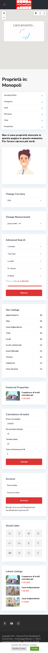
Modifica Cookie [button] (19, 648)
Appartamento (12, 315)
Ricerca (24, 293)
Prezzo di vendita (13, 419)
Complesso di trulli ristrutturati (31, 393)
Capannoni (10, 363)
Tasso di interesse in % (15, 449)
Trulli (8, 333)
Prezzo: (9, 281)
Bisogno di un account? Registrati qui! (20, 507)
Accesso (24, 500)
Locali (8, 339)
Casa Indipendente (14, 327)
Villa (8, 321)
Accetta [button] (34, 648)
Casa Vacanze (12, 369)
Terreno (9, 357)
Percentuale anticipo (14, 429)
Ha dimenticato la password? (17, 510)
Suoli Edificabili (12, 351)
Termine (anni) (11, 439)
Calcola (24, 462)
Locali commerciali (13, 345)
